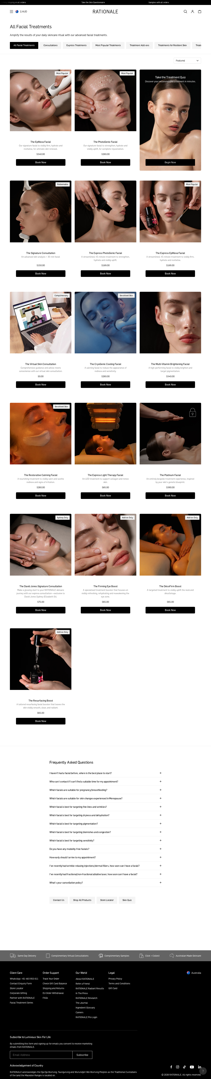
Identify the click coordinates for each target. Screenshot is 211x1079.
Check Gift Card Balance (55, 983)
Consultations (51, 45)
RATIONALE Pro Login (86, 1017)
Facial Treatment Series (21, 1002)
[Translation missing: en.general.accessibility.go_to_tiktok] (184, 1067)
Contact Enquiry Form (21, 983)
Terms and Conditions (119, 983)
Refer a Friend (83, 983)
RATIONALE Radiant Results (90, 988)
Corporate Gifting (18, 993)
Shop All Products (82, 900)
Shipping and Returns (53, 988)
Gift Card (112, 988)
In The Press (82, 993)
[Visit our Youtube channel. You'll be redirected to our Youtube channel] (192, 1067)
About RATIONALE (85, 978)
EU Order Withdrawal (53, 993)
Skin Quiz (127, 900)
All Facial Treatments (24, 45)
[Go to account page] (192, 12)
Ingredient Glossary (85, 1007)
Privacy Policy (115, 978)
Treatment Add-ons (139, 45)
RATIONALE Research (86, 998)
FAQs (45, 997)
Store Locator (107, 900)
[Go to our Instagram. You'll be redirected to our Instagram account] (177, 1067)
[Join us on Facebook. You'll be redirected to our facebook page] (171, 1067)
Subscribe (82, 1055)
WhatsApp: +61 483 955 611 (24, 978)
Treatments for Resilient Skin (172, 45)
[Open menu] (11, 12)
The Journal (82, 1002)
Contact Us (58, 900)
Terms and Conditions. (60, 1046)
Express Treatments (76, 45)
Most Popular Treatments (108, 45)
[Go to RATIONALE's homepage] (105, 11)
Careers (79, 1012)
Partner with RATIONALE (22, 997)
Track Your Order (51, 978)
